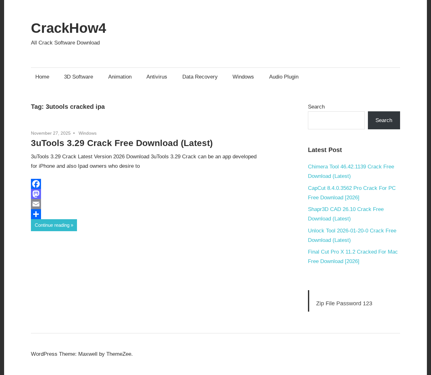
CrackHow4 (68, 28)
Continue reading (52, 225)
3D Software (78, 77)
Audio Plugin (283, 77)
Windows (243, 77)
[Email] (158, 204)
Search (316, 107)
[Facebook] (158, 184)
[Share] (158, 214)
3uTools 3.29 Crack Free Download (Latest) (122, 143)
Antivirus (156, 77)
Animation (120, 77)
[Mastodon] (158, 194)
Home (42, 77)
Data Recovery (200, 77)
